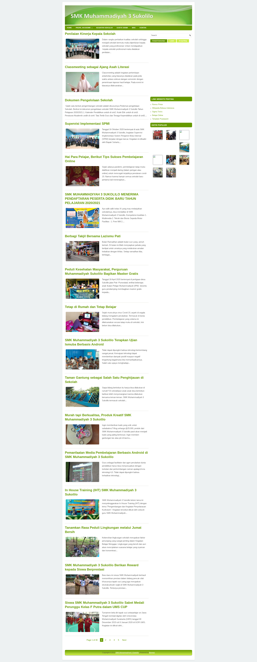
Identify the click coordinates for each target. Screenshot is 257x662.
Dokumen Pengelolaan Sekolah (89, 100)
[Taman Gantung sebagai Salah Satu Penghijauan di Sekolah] (184, 152)
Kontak (143, 28)
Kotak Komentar (158, 41)
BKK (134, 28)
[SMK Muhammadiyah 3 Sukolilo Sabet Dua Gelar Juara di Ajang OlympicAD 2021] (158, 140)
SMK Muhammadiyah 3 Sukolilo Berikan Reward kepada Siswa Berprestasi (102, 567)
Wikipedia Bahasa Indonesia (163, 108)
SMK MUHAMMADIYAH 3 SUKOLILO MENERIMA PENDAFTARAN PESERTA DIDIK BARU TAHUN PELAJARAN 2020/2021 (101, 198)
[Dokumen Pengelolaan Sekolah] (184, 139)
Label (172, 41)
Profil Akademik (84, 28)
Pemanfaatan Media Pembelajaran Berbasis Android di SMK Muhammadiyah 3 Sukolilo (106, 455)
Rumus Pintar (157, 104)
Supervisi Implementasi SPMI (87, 123)
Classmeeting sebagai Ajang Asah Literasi (97, 67)
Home (69, 28)
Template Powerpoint (160, 119)
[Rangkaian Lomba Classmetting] (171, 177)
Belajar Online (157, 115)
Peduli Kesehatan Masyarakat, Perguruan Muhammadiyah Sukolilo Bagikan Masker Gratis (101, 271)
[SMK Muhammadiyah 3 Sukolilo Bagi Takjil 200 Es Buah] (171, 140)
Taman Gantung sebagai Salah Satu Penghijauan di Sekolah (104, 380)
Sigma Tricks (157, 112)
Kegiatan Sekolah (104, 28)
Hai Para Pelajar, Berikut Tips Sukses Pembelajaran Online (104, 159)
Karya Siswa (122, 28)
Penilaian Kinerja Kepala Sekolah (90, 33)
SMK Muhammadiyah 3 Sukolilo (127, 653)
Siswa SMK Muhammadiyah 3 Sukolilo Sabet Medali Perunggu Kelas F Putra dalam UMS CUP (104, 605)
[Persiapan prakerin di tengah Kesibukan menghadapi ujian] (158, 177)
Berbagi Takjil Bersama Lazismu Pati (93, 236)
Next (124, 640)
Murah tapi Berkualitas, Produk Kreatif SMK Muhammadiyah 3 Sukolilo (98, 417)
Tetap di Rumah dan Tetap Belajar (90, 307)
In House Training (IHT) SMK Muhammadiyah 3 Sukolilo (100, 492)
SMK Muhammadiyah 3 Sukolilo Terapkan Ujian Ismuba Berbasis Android (101, 342)
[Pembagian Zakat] (171, 164)
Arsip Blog (183, 41)
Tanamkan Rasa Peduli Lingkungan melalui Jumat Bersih (103, 530)
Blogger (152, 653)
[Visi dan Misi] (158, 164)
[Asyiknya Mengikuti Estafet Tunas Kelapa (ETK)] (184, 164)
